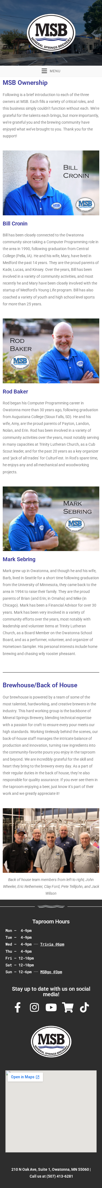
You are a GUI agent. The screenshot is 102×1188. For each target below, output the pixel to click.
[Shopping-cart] (68, 1007)
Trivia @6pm (52, 944)
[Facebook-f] (18, 1007)
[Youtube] (51, 1007)
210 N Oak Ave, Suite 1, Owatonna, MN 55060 (50, 1169)
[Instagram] (34, 1007)
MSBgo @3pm (51, 971)
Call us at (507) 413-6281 (51, 1176)
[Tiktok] (84, 1007)
